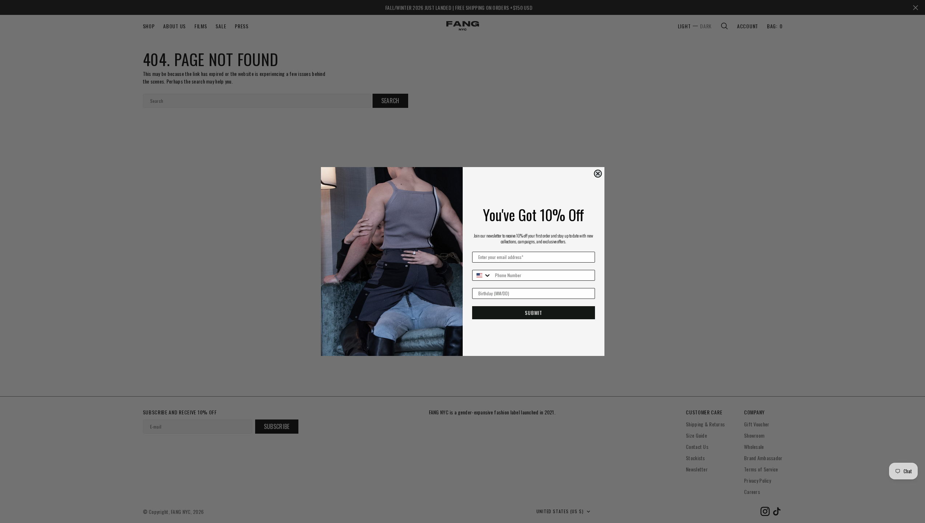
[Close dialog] (598, 173)
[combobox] (481, 275)
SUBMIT (533, 312)
